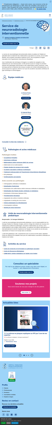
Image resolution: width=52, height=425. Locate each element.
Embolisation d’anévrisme (11, 186)
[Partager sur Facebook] (36, 48)
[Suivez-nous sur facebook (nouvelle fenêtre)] (3, 414)
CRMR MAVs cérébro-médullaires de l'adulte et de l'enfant (20, 253)
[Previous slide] (20, 355)
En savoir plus (15, 423)
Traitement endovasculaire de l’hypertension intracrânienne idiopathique (25, 172)
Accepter (3, 423)
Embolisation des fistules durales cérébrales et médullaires (21, 191)
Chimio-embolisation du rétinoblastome (15, 203)
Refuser (8, 423)
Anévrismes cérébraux (10, 160)
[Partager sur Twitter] (40, 48)
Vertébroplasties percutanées (12, 177)
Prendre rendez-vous (25, 272)
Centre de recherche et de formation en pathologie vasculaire (21, 248)
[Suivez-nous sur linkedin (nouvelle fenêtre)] (7, 414)
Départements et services (19, 20)
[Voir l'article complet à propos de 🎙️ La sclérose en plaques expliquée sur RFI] (26, 318)
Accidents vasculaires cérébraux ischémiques (17, 169)
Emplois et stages (8, 396)
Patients (6, 388)
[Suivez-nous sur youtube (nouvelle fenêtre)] (15, 414)
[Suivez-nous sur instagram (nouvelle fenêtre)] (11, 414)
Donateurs (6, 392)
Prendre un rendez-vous (9, 43)
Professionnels (8, 390)
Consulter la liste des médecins (13, 142)
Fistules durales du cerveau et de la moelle (16, 167)
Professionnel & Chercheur (7, 20)
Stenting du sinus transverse (12, 207)
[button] (24, 355)
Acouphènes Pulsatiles (10, 157)
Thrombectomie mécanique (12, 195)
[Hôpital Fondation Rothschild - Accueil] (7, 16)
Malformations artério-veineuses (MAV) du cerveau (18, 162)
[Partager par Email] (48, 48)
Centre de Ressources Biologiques (14, 251)
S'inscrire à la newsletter (9, 407)
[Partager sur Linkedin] (44, 48)
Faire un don (25, 292)
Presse (15, 341)
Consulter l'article (10, 345)
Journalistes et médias (10, 394)
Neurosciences (9, 341)
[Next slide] (32, 355)
